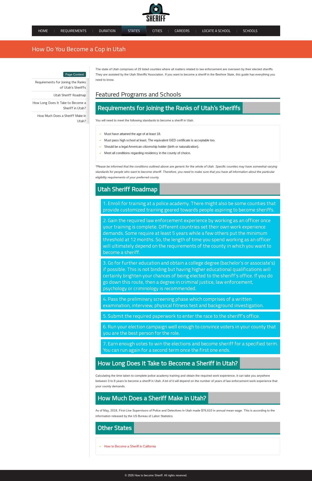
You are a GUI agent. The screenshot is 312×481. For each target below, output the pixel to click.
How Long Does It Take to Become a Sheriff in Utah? (59, 105)
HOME (43, 31)
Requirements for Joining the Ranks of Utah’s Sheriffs (60, 84)
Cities (157, 31)
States (134, 31)
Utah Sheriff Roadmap (70, 95)
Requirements (73, 31)
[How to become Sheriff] (156, 12)
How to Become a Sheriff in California (130, 446)
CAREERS (182, 31)
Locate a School (216, 31)
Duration (107, 31)
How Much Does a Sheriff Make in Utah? (61, 118)
